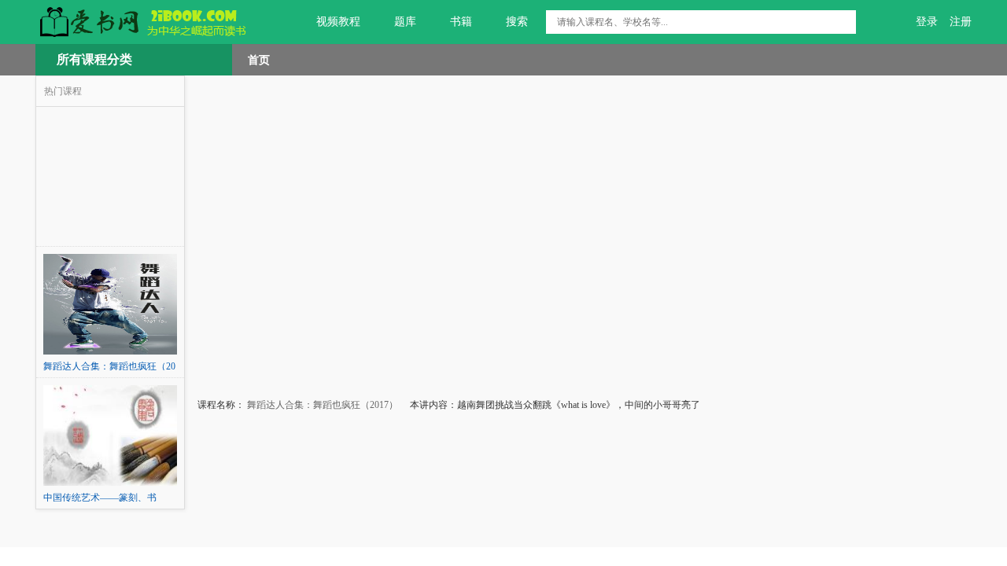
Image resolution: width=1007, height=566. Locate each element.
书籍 (461, 22)
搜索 (517, 22)
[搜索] (844, 22)
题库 (405, 22)
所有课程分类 (94, 59)
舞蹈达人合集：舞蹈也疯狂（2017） (321, 404)
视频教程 (338, 22)
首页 (259, 59)
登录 (927, 22)
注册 (961, 22)
